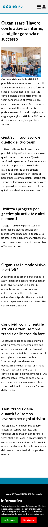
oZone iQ (9, 494)
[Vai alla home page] (13, 6)
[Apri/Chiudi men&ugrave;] (35, 6)
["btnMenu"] (44, 6)
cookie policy (12, 511)
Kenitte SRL (19, 494)
